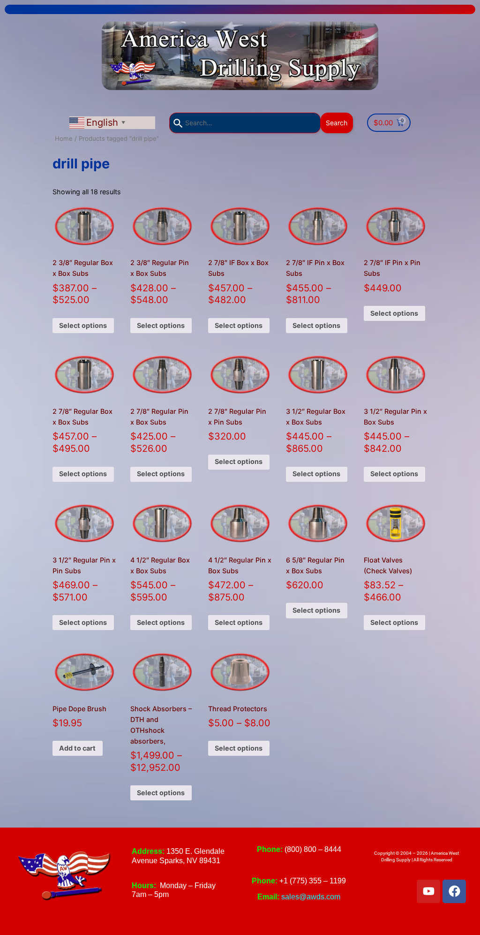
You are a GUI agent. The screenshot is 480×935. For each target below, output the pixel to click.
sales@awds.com (310, 897)
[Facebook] (454, 891)
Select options (83, 325)
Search (336, 123)
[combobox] (245, 123)
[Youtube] (428, 891)
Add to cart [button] (77, 748)
